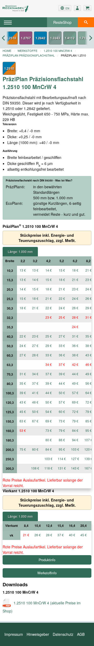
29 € (48, 345)
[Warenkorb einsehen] (87, 8)
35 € (23, 383)
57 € (75, 392)
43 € (23, 402)
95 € (62, 449)
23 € (75, 289)
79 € (75, 421)
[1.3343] (55, 38)
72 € (75, 411)
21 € (75, 279)
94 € (75, 440)
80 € (48, 440)
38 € (75, 355)
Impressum (13, 634)
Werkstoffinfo (47, 573)
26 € (75, 308)
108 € (35, 468)
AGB (81, 634)
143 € (75, 468)
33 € (62, 345)
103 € (75, 449)
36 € (75, 345)
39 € (62, 374)
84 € (75, 430)
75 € (23, 449)
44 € (75, 374)
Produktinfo (47, 559)
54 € (48, 411)
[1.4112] (69, 38)
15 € (62, 270)
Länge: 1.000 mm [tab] (20, 251)
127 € (75, 458)
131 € (62, 468)
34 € (48, 364)
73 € (62, 421)
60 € (62, 411)
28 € (75, 317)
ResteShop (62, 22)
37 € (62, 364)
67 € (35, 421)
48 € (35, 402)
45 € (23, 411)
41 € (35, 392)
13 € (23, 270)
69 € (75, 402)
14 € (48, 270)
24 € (75, 298)
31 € (75, 336)
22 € (62, 298)
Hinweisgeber (38, 634)
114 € (62, 458)
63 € (23, 421)
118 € (48, 468)
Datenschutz (63, 634)
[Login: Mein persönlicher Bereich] (77, 8)
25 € (62, 317)
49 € (75, 383)
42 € (75, 364)
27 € (62, 336)
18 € (75, 270)
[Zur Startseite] (17, 8)
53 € (23, 430)
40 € (72, 535)
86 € (62, 440)
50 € (62, 392)
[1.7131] (84, 38)
